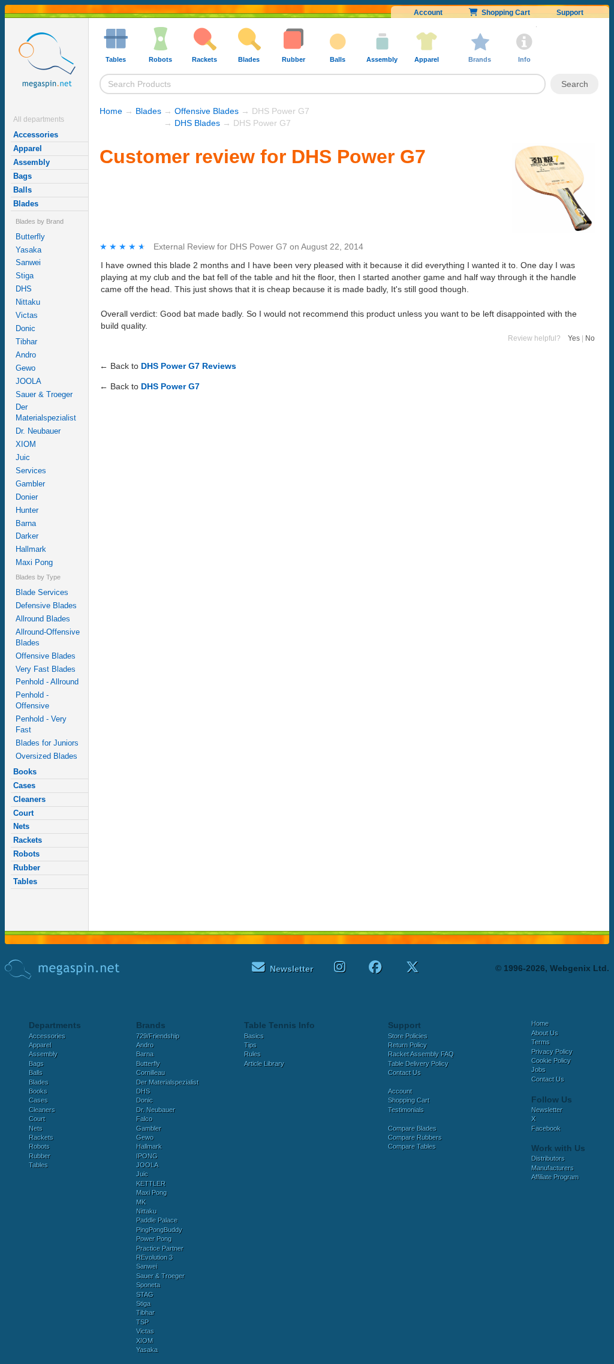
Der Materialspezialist (46, 412)
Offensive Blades (46, 655)
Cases (24, 785)
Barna (26, 523)
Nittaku (28, 302)
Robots (26, 853)
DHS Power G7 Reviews (188, 366)
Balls (22, 189)
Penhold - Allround (47, 681)
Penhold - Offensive (32, 700)
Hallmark (31, 549)
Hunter (27, 510)
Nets (21, 826)
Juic (23, 457)
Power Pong (153, 1238)
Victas (27, 315)
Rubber (26, 867)
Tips (250, 1044)
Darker (27, 535)
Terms (540, 1041)
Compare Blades (412, 1128)
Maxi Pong (34, 562)
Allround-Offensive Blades (48, 637)
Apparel (27, 148)
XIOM (26, 444)
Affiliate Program (555, 1176)
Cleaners (29, 799)
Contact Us (404, 1072)
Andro (26, 354)
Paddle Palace (156, 1220)
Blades (25, 203)
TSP (142, 1322)
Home (111, 111)
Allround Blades (43, 618)
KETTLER (150, 1183)
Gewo (25, 367)
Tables (25, 881)
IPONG (147, 1155)
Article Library (264, 1063)
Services (31, 470)
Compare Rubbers (415, 1137)
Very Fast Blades (46, 669)
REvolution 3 (154, 1257)
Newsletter (546, 1109)
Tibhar (26, 341)
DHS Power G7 (170, 386)
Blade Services (42, 592)
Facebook (546, 1128)
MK (141, 1202)
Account (428, 12)
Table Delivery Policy (418, 1063)
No (590, 338)
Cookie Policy (551, 1060)
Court (23, 813)
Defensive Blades (46, 605)
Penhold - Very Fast (41, 724)
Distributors (548, 1158)
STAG (145, 1294)
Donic (25, 328)
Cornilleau (150, 1072)
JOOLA (28, 381)
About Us (544, 1032)
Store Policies (408, 1035)
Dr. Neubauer (38, 430)
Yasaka (28, 249)
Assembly (31, 162)
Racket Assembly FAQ (421, 1053)
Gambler (30, 483)
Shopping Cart (504, 12)
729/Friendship (157, 1035)
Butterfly (30, 236)
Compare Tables (412, 1146)
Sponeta (148, 1284)
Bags (22, 176)
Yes (574, 338)
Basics (254, 1035)
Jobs (538, 1069)
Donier (27, 496)
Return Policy (407, 1044)
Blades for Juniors (47, 742)
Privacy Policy (552, 1051)
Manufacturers (552, 1167)
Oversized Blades (46, 756)
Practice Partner (159, 1248)
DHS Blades (197, 123)
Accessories (35, 134)
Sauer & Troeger (44, 394)
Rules (252, 1053)
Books (25, 771)
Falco (144, 1118)
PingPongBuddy (159, 1229)
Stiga (25, 275)
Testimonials (406, 1109)
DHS (24, 288)
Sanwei (28, 262)
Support (569, 12)
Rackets (27, 840)
